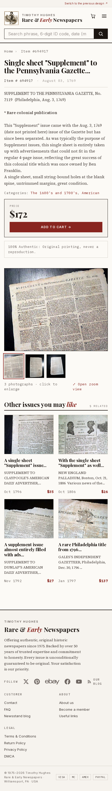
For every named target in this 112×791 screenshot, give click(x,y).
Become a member (74, 709)
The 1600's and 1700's (54, 193)
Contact (10, 703)
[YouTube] (79, 681)
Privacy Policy (15, 749)
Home (8, 51)
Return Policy (15, 743)
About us (66, 703)
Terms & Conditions (20, 736)
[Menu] (104, 16)
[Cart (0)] (93, 16)
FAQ (7, 709)
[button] (56, 309)
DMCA (9, 756)
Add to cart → (56, 227)
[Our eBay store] (52, 681)
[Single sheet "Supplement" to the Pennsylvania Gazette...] (13, 366)
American (90, 193)
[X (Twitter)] (26, 681)
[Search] (101, 34)
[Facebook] (67, 681)
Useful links (68, 716)
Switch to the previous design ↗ (86, 3)
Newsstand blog (17, 716)
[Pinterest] (37, 681)
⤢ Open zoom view (85, 387)
